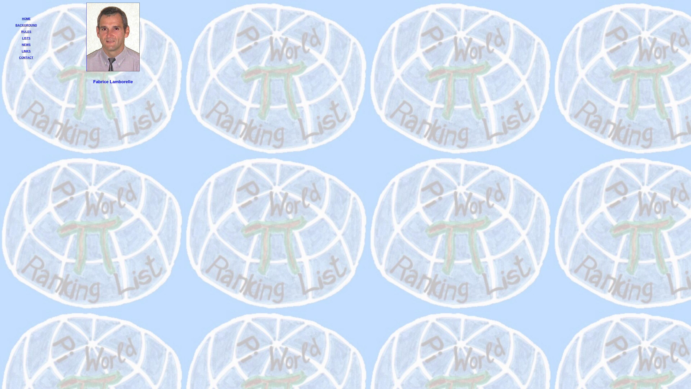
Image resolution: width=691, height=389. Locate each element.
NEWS (26, 44)
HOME (26, 18)
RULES (26, 31)
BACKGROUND (26, 25)
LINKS (26, 51)
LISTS (26, 38)
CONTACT (26, 57)
